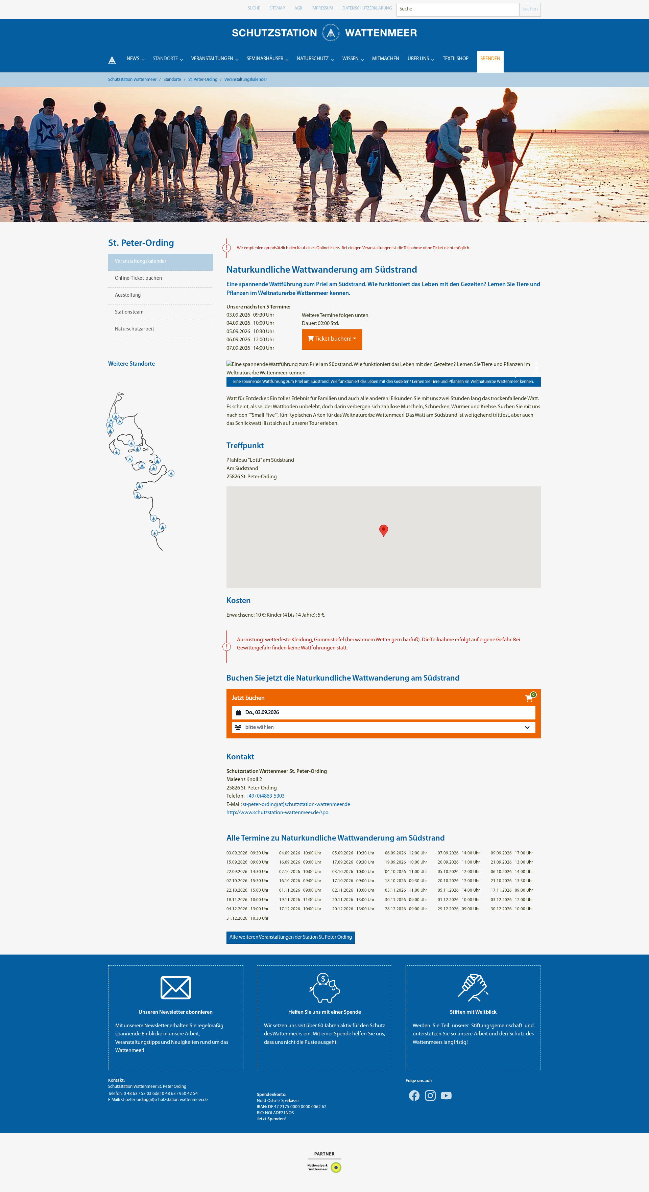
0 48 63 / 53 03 (137, 1094)
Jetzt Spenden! (271, 1119)
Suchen (530, 9)
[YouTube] (444, 1100)
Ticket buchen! (333, 339)
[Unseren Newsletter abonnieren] (175, 987)
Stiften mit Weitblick (473, 1012)
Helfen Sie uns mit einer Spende (324, 1012)
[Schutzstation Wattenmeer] (324, 32)
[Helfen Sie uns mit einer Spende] (324, 987)
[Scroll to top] (634, 1177)
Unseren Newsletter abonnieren (176, 1012)
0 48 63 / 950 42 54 (180, 1094)
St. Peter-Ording (141, 243)
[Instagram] (429, 1100)
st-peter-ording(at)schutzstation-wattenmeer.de (296, 804)
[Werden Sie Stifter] (473, 987)
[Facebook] (413, 1100)
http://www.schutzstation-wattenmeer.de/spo (277, 813)
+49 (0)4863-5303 (265, 796)
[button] (250, 374)
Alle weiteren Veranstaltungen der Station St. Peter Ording (291, 937)
